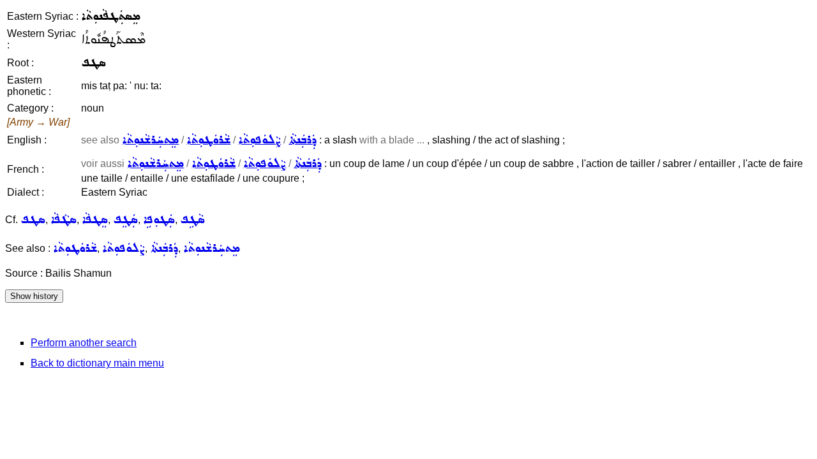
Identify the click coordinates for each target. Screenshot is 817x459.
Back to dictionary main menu (97, 363)
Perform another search (84, 342)
